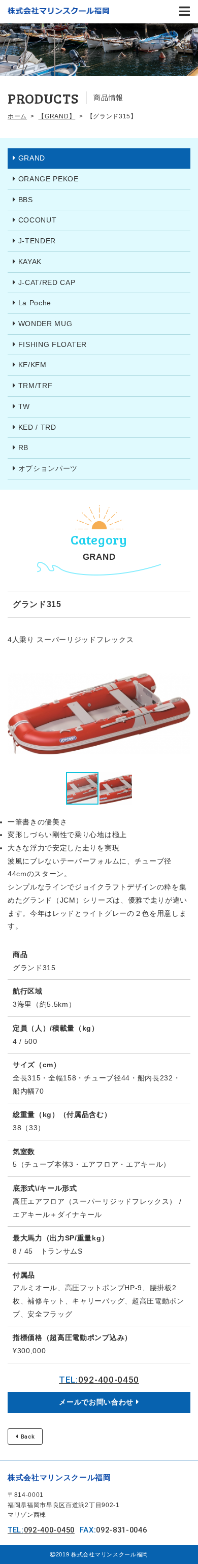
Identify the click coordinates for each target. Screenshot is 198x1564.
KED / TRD (37, 427)
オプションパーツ (48, 468)
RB (23, 447)
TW (24, 406)
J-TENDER (37, 241)
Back (28, 1436)
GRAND (31, 158)
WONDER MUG (45, 324)
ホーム (17, 116)
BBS (25, 200)
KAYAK (30, 262)
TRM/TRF (35, 385)
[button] (181, 714)
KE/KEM (32, 365)
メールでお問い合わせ (96, 1402)
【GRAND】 (56, 116)
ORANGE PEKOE (48, 179)
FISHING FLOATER (52, 344)
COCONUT (37, 220)
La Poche (34, 303)
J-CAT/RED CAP (47, 282)
